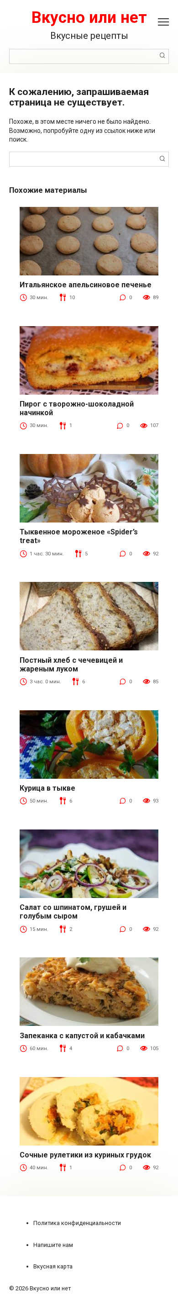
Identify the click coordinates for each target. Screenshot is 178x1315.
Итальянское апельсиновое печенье (86, 284)
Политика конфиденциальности (77, 1223)
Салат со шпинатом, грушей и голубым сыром (73, 911)
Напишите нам (53, 1244)
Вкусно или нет (89, 17)
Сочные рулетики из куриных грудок (85, 1155)
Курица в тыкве (47, 788)
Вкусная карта (53, 1266)
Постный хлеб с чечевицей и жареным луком (71, 664)
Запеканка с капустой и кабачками (82, 1035)
